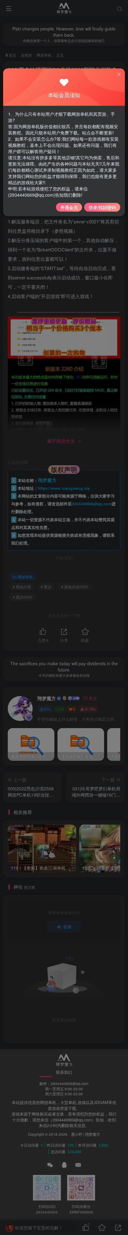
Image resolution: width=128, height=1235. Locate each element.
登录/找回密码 (102, 207)
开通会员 (69, 207)
